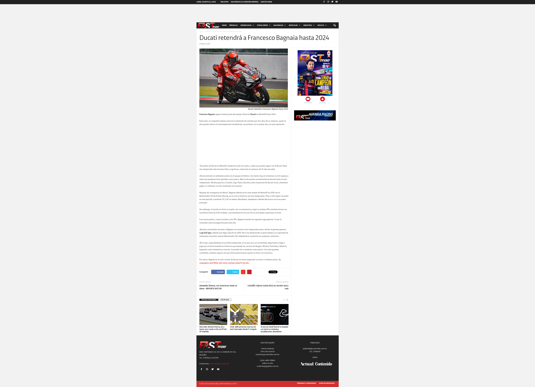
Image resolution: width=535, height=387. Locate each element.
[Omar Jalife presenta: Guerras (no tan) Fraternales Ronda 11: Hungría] (244, 314)
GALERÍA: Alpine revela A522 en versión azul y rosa (268, 287)
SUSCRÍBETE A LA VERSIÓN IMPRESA (244, 2)
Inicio (201, 31)
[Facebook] (324, 2)
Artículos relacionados (209, 300)
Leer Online (308, 103)
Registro (224, 2)
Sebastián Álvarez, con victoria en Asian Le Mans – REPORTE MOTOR (218, 287)
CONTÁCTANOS (266, 2)
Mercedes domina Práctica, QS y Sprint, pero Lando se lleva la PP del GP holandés (213, 329)
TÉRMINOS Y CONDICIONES (306, 383)
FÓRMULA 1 (233, 25)
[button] (334, 25)
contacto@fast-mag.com (219, 364)
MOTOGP (208, 31)
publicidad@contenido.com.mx (315, 349)
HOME (224, 25)
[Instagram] (328, 2)
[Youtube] (336, 2)
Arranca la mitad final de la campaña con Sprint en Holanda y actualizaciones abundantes (274, 329)
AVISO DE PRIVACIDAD (327, 383)
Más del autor (224, 300)
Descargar (322, 103)
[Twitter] (332, 2)
